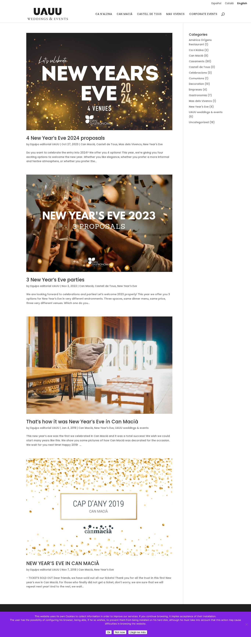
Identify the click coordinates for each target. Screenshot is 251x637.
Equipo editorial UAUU (44, 144)
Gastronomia (198, 95)
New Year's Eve (153, 144)
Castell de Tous (106, 144)
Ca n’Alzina (196, 50)
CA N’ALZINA (103, 14)
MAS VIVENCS (175, 14)
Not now (120, 632)
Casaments (197, 61)
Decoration (196, 84)
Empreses (195, 89)
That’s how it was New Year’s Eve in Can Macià (82, 421)
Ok (108, 632)
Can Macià (88, 144)
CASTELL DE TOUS (149, 14)
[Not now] (246, 624)
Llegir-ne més (138, 632)
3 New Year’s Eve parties (55, 279)
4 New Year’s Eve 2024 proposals (65, 138)
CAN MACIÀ (124, 14)
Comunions (196, 78)
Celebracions (198, 73)
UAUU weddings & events (132, 428)
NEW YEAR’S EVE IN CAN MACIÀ (62, 563)
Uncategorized (199, 122)
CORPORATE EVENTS (203, 14)
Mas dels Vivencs (130, 144)
